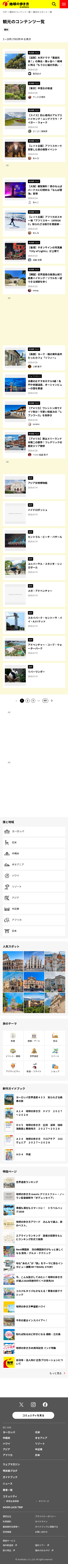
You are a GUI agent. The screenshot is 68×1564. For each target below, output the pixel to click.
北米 (14, 842)
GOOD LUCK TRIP (13, 1507)
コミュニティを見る (33, 1415)
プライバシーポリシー (45, 1516)
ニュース (7, 1483)
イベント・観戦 (13, 1056)
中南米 (15, 853)
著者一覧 (8, 1490)
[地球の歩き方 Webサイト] (16, 4)
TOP (5, 11)
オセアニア (18, 864)
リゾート (17, 886)
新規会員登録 (12, 1501)
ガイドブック (10, 1477)
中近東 (15, 908)
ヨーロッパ (18, 831)
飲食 (13, 1040)
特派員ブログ (10, 1470)
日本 (14, 931)
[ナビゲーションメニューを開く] (64, 4)
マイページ (44, 1501)
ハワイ (15, 875)
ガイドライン (41, 1521)
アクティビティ (13, 1071)
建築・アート (34, 1040)
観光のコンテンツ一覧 (20, 11)
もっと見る (56, 1373)
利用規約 (7, 1521)
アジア (15, 897)
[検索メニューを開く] (54, 4)
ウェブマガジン (11, 1464)
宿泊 (55, 1040)
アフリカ (17, 919)
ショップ (55, 1071)
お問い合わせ (41, 1531)
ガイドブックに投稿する (46, 1526)
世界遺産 (34, 1056)
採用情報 (7, 1531)
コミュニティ (10, 1496)
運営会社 (7, 1516)
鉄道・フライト (34, 1071)
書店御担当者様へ (11, 1526)
